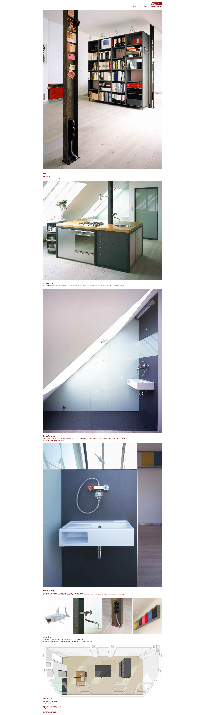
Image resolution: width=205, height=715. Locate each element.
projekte (135, 6)
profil (140, 6)
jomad (156, 3)
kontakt (146, 6)
